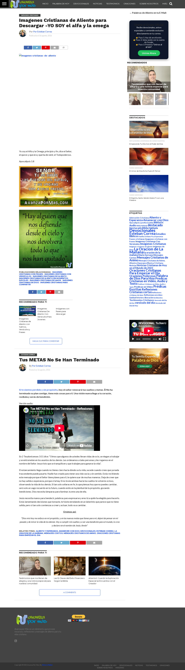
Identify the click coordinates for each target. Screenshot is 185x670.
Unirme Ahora (149, 53)
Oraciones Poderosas (142, 275)
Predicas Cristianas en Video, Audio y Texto (148, 280)
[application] (148, 331)
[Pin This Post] (78, 381)
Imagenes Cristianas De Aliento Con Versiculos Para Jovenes (44, 314)
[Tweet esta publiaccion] (41, 291)
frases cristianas (137, 239)
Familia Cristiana (145, 236)
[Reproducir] (133, 339)
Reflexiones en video (153, 295)
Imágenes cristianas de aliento (50, 276)
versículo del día (145, 302)
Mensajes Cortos (53, 533)
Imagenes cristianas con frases (40, 273)
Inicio (45, 3)
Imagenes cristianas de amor (45, 280)
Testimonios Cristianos (141, 300)
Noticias (97, 3)
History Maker (47, 665)
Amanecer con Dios (69, 531)
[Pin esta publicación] (45, 46)
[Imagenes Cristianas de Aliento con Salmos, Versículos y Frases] (27, 315)
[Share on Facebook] (45, 381)
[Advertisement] (146, 635)
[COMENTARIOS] (63, 46)
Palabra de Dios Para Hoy (148, 277)
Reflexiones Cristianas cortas (143, 291)
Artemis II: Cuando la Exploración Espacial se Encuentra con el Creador (104, 581)
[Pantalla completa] (164, 339)
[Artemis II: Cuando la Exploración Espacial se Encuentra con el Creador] (104, 574)
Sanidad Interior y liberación (141, 298)
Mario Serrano (145, 255)
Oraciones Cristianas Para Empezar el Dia (145, 271)
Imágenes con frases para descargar (62, 311)
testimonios (158, 298)
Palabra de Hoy (60, 3)
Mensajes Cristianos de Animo (80, 533)
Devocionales (81, 3)
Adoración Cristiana (139, 218)
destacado (155, 225)
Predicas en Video (143, 286)
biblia (151, 223)
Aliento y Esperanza (47, 531)
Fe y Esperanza (157, 236)
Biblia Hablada (142, 226)
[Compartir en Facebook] (28, 46)
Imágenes (119, 668)
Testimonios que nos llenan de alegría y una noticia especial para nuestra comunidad (35, 581)
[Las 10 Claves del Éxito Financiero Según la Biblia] (70, 574)
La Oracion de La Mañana (146, 250)
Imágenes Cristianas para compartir (43, 283)
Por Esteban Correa (42, 31)
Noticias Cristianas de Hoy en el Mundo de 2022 (148, 266)
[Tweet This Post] (62, 381)
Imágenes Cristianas (153, 243)
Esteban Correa (105, 531)
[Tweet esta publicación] (37, 46)
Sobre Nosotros (148, 3)
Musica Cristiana (155, 263)
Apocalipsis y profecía (139, 223)
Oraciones (129, 3)
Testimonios (113, 3)
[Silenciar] (160, 339)
